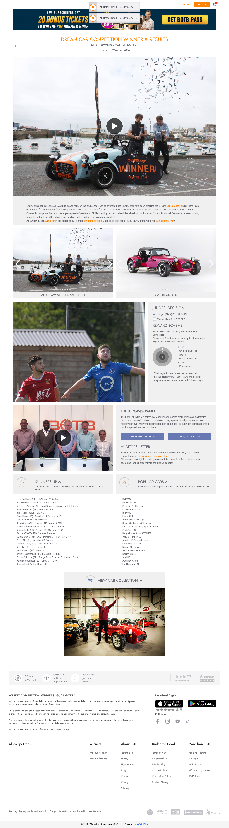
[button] (57, 289)
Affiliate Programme (199, 770)
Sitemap (125, 788)
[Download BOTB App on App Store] (169, 705)
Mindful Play (158, 764)
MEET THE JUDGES (141, 436)
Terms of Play (159, 752)
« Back (15, 46)
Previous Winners (98, 752)
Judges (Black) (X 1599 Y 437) (172, 314)
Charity (124, 782)
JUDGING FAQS (188, 436)
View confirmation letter (154, 456)
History (124, 758)
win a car (50, 220)
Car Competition (175, 205)
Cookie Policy (159, 770)
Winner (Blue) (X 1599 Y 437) (171, 319)
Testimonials (127, 752)
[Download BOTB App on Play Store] (202, 703)
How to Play (127, 764)
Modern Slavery (160, 782)
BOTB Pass (194, 776)
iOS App (193, 758)
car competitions (93, 220)
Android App (195, 764)
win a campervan (165, 220)
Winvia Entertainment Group (55, 729)
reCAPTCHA (142, 824)
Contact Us (126, 776)
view (172, 380)
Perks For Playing (197, 752)
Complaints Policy (161, 776)
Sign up (202, 4)
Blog (123, 770)
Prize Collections (98, 758)
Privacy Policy (159, 758)
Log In (185, 4)
